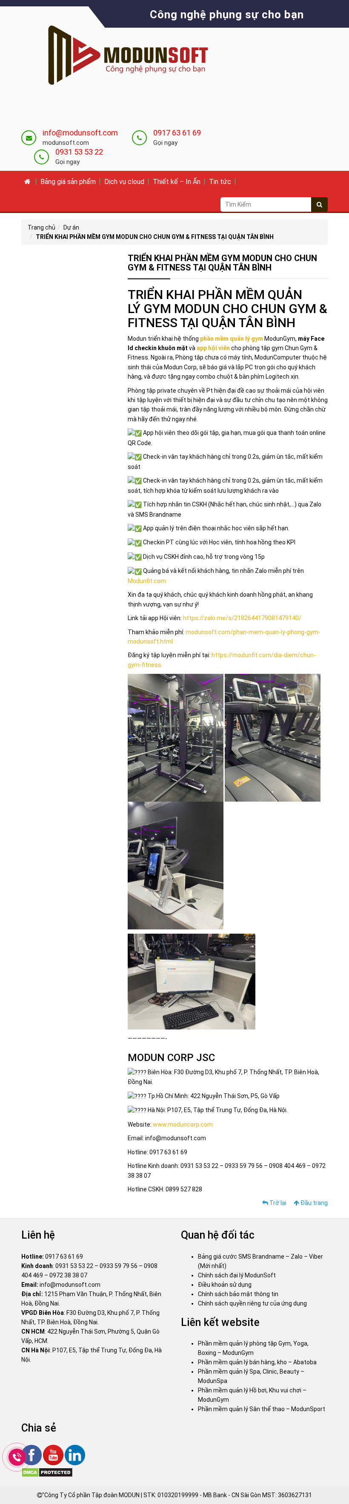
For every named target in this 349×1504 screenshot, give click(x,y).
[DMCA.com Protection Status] (47, 1472)
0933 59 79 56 (118, 1265)
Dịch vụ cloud (124, 182)
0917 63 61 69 (177, 132)
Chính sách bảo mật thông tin (238, 1294)
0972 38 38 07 (68, 1275)
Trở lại (277, 1202)
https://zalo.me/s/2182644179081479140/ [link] (242, 618)
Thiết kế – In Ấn (176, 182)
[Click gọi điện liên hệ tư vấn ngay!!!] (17, 1457)
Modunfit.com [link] (147, 581)
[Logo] (121, 56)
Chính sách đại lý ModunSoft (237, 1275)
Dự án (71, 227)
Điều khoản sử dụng (225, 1284)
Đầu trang (313, 1202)
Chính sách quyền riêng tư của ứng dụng (252, 1303)
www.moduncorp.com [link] (183, 1124)
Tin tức (220, 182)
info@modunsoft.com (80, 132)
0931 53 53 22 (79, 151)
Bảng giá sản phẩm (68, 182)
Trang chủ (41, 227)
